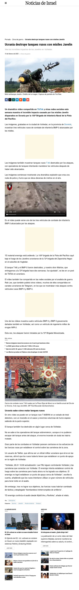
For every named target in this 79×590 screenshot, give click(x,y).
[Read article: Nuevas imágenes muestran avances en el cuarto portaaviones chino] (9, 555)
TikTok (40, 109)
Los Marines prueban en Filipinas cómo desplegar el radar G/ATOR (27, 352)
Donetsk (67, 124)
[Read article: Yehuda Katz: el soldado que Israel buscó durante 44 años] (45, 575)
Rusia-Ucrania (29, 503)
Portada (8, 39)
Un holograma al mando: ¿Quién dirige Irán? (54, 532)
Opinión (45, 528)
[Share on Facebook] (6, 99)
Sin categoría (11, 528)
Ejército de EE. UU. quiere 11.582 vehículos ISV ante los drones (25, 349)
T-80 (48, 162)
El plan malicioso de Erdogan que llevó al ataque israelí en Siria (61, 566)
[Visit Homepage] (41, 3)
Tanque (38, 503)
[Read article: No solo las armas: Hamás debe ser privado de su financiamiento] (45, 560)
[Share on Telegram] (17, 99)
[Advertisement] (39, 22)
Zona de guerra (17, 39)
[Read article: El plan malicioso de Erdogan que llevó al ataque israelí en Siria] (45, 568)
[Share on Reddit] (20, 99)
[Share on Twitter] (9, 99)
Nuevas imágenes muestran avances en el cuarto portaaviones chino (28, 343)
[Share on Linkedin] (24, 99)
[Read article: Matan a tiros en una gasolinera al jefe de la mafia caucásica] (9, 562)
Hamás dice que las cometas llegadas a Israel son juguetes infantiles (24, 569)
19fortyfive (11, 500)
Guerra (14, 503)
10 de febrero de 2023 (11, 54)
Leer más (10, 548)
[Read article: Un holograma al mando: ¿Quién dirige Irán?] (57, 521)
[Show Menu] (6, 3)
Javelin (20, 503)
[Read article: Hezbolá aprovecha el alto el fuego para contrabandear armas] (9, 577)
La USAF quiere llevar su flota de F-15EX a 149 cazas (22, 346)
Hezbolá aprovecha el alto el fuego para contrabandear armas (24, 576)
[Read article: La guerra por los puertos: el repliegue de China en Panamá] (45, 553)
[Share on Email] (27, 99)
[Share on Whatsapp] (13, 99)
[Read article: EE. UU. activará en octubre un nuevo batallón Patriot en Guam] (21, 521)
